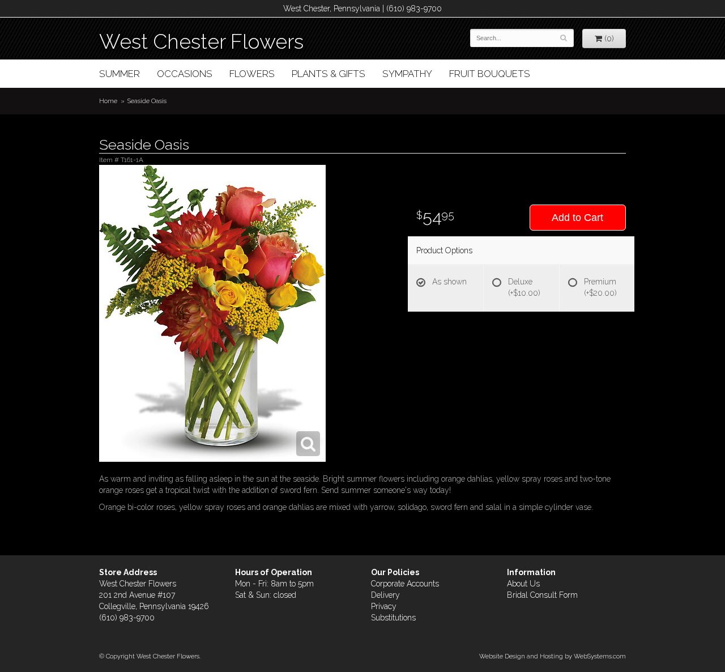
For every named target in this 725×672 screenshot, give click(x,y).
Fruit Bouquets (489, 73)
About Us (523, 583)
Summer (119, 73)
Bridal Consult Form (542, 594)
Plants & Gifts (328, 73)
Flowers (252, 73)
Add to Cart (577, 217)
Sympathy (407, 73)
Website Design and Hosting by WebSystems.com (552, 656)
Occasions (184, 73)
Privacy (383, 606)
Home (108, 101)
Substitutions (393, 617)
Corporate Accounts (405, 583)
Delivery (385, 594)
